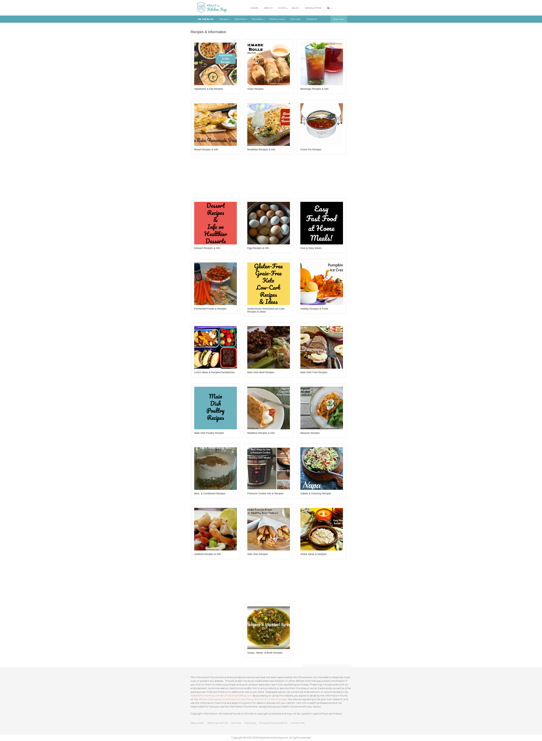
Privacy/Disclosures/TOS (273, 723)
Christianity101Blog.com (238, 695)
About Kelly (197, 723)
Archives (236, 723)
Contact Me (298, 723)
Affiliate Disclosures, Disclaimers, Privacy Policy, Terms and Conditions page (242, 699)
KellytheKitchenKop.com (205, 695)
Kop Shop (250, 723)
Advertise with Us (217, 723)
